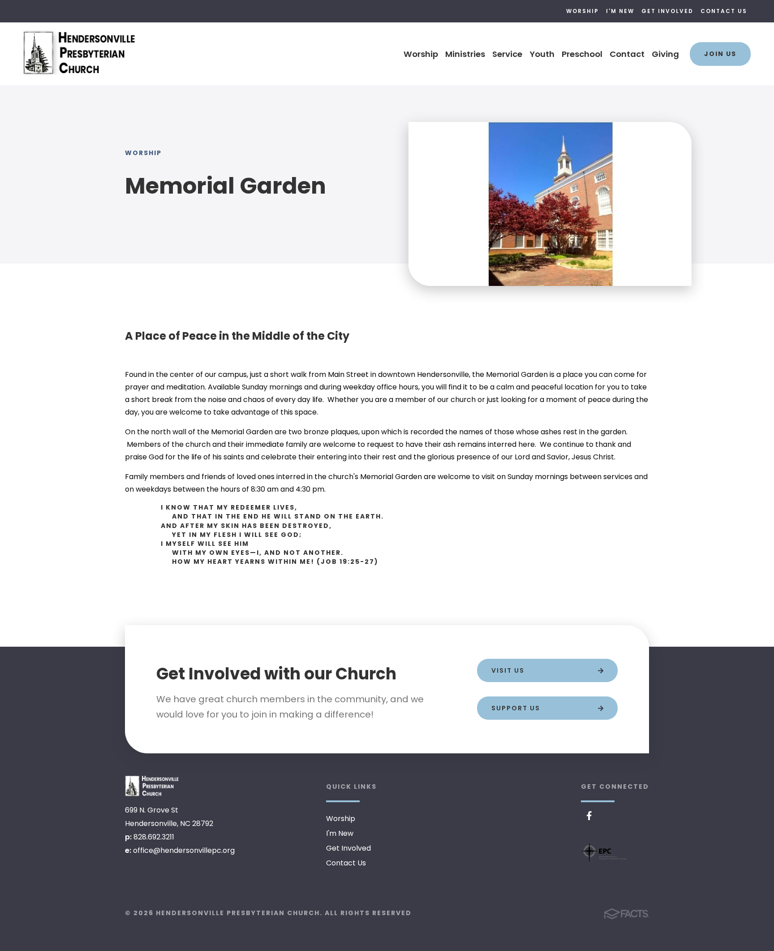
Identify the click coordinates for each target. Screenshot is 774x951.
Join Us (720, 53)
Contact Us (724, 11)
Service (507, 54)
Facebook (589, 815)
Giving (665, 54)
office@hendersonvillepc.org (184, 850)
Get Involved (667, 11)
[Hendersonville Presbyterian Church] (152, 785)
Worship (582, 11)
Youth (542, 54)
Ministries (465, 54)
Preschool (582, 54)
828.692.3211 (153, 837)
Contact (627, 54)
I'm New (620, 11)
